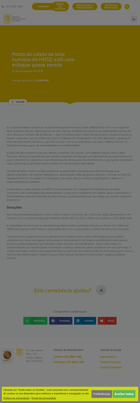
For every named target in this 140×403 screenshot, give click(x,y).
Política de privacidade (16, 398)
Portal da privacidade (44, 398)
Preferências (101, 394)
